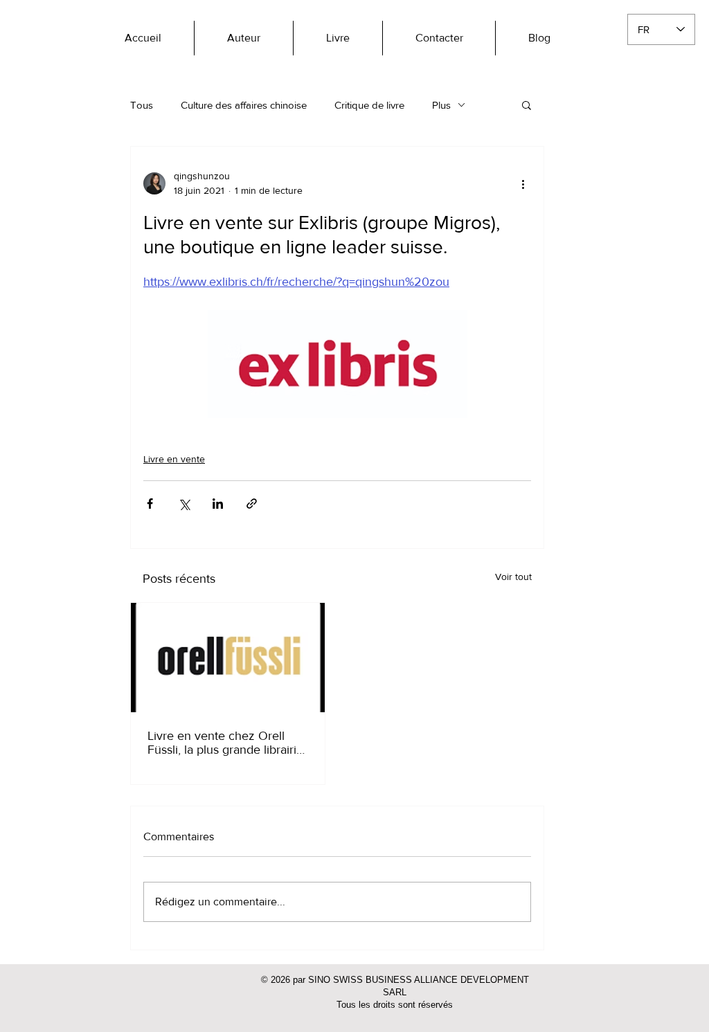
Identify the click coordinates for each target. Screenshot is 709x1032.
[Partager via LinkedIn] (217, 503)
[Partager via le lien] (251, 503)
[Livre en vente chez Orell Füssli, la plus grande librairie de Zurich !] (228, 657)
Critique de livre (369, 105)
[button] (526, 104)
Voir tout (513, 576)
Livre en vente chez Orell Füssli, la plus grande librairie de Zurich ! (225, 743)
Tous (141, 105)
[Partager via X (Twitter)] (183, 503)
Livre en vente (174, 458)
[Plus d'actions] (522, 183)
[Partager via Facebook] (149, 503)
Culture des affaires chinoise (244, 105)
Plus (441, 105)
